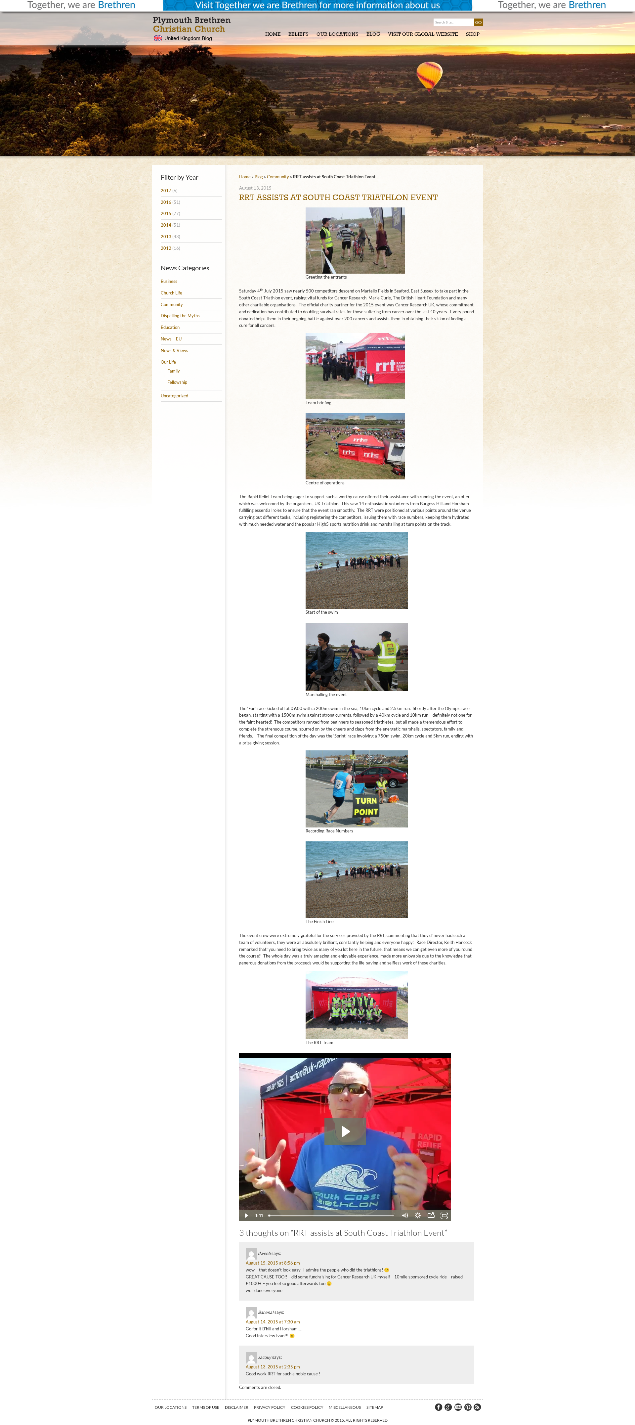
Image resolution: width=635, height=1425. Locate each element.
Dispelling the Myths (180, 315)
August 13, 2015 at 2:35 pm (273, 1366)
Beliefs (298, 34)
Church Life (171, 292)
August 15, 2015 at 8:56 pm (273, 1263)
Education (170, 327)
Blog (373, 34)
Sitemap (374, 1407)
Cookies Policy (307, 1407)
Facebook (438, 1407)
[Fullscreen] (444, 1215)
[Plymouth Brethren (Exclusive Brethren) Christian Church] (193, 29)
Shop (473, 34)
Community (172, 304)
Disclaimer (236, 1407)
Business (169, 281)
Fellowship (177, 382)
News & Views (174, 350)
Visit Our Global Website (423, 34)
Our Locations (338, 34)
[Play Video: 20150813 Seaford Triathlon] (345, 1131)
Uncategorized (174, 395)
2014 (166, 225)
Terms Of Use (205, 1407)
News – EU (171, 338)
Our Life (168, 362)
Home (273, 34)
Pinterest (468, 1407)
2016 (166, 202)
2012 (166, 248)
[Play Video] (245, 1215)
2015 (166, 213)
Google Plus (448, 1407)
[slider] (332, 1215)
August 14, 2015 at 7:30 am (273, 1321)
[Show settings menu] (417, 1215)
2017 (166, 190)
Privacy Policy (269, 1407)
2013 (166, 236)
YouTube (458, 1407)
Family (173, 371)
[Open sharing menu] (431, 1215)
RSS (478, 1407)
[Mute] (404, 1215)
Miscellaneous (345, 1407)
